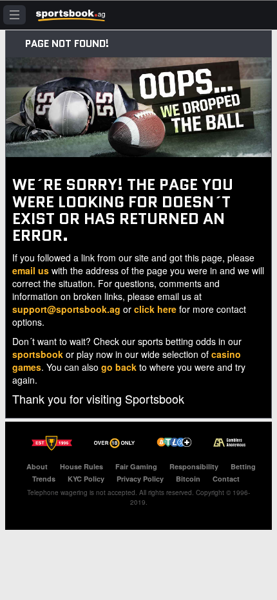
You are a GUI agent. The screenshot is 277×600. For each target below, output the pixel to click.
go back (119, 367)
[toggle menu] (14, 14)
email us (30, 270)
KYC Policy (86, 478)
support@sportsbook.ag (66, 309)
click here (155, 309)
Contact (226, 478)
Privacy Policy (140, 478)
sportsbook (37, 354)
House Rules (81, 466)
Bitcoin (188, 478)
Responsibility (193, 466)
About (37, 466)
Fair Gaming (136, 466)
